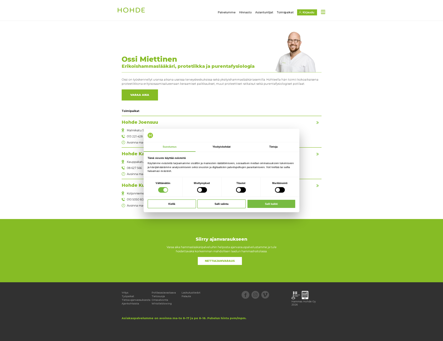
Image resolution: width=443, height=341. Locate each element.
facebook (245, 295)
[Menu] (323, 12)
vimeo (265, 295)
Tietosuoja (158, 296)
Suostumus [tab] (170, 146)
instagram (255, 295)
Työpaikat (128, 296)
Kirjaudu (308, 12)
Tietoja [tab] (273, 146)
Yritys (125, 292)
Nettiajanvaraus (220, 261)
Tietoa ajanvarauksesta (136, 299)
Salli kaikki (271, 203)
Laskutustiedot (191, 292)
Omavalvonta (160, 299)
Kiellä (171, 203)
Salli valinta (221, 203)
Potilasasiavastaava (164, 292)
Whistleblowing (162, 303)
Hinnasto (245, 12)
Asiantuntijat (264, 12)
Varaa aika (139, 95)
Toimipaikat (285, 12)
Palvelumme (227, 12)
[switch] (202, 190)
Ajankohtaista (130, 303)
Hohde (132, 11)
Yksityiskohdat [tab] (221, 146)
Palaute (186, 296)
